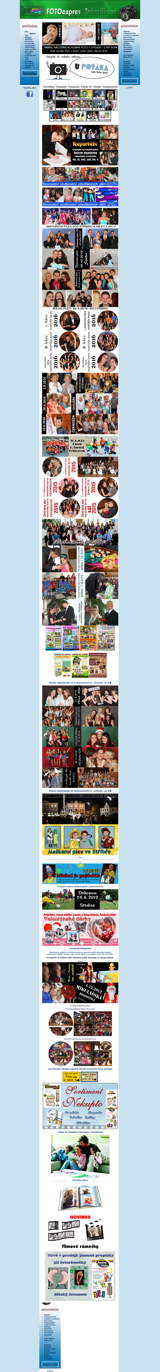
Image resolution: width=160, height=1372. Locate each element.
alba (26, 31)
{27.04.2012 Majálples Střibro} (80, 1005)
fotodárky (48, 1335)
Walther (32, 33)
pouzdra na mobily (29, 66)
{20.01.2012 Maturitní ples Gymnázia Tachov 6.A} (80, 1039)
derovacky (48, 1359)
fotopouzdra (30, 45)
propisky (47, 1347)
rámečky (28, 37)
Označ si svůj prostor (49, 1350)
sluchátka (29, 61)
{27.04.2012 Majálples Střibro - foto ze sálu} (80, 1009)
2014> (80, 858)
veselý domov (49, 1353)
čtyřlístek (48, 1357)
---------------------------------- (96, 434)
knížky (46, 1355)
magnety (47, 1345)
